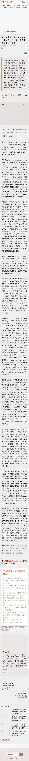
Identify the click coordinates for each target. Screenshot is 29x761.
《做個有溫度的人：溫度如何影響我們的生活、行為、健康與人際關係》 (14, 130)
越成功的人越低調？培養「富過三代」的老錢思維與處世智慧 (19, 719)
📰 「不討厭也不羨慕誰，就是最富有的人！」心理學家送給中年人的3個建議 (14, 607)
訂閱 (21, 754)
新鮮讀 (3, 5)
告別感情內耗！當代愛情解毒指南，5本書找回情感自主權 (19, 711)
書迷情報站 (17, 7)
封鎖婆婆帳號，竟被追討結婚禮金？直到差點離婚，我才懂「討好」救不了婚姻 (19, 727)
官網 (11, 667)
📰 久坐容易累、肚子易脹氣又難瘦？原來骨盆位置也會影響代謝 (14, 600)
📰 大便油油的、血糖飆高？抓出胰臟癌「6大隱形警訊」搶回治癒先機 (14, 614)
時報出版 (14, 45)
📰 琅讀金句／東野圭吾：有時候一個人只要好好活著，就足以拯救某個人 (14, 580)
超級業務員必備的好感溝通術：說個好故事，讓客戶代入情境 (19, 733)
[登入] (25, 2)
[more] (25, 104)
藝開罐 (19, 5)
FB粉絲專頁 (17, 667)
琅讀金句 (11, 7)
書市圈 (14, 5)
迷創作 (24, 5)
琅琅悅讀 (3, 31)
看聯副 (8, 5)
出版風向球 (4, 7)
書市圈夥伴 (24, 7)
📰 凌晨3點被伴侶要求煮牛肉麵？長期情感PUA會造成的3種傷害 (14, 588)
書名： (5, 129)
